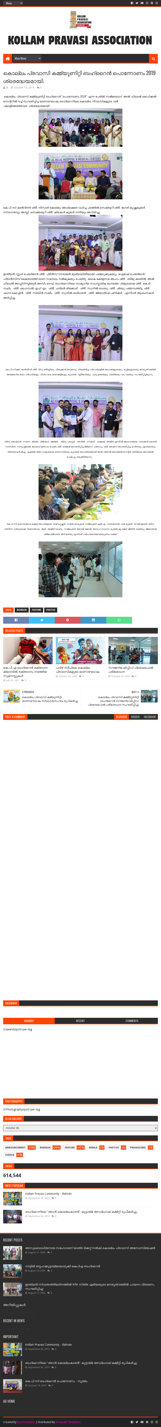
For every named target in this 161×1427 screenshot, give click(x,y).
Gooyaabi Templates (68, 1422)
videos (9, 1155)
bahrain (22, 610)
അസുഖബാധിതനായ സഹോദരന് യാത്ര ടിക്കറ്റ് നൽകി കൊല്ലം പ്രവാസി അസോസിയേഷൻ (90, 1248)
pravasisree (138, 1147)
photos (50, 610)
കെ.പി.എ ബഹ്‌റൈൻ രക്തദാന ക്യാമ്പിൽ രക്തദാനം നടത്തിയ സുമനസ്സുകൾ (25, 672)
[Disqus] (80, 775)
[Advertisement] (80, 966)
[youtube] (142, 3)
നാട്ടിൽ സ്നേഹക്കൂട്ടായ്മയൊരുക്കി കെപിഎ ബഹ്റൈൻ (62, 1266)
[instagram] (147, 3)
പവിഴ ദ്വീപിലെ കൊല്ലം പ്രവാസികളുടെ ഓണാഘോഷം (78, 670)
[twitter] (137, 3)
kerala (93, 1147)
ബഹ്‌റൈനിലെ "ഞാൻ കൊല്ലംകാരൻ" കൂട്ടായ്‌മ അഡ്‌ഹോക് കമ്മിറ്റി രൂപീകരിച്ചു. (81, 1211)
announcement (15, 1147)
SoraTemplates (26, 1422)
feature (36, 610)
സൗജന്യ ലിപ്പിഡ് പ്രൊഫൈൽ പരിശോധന (130, 670)
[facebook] (132, 3)
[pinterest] (152, 3)
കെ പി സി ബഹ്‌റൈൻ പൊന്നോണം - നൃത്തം (56, 1381)
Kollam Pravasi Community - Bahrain (48, 1193)
